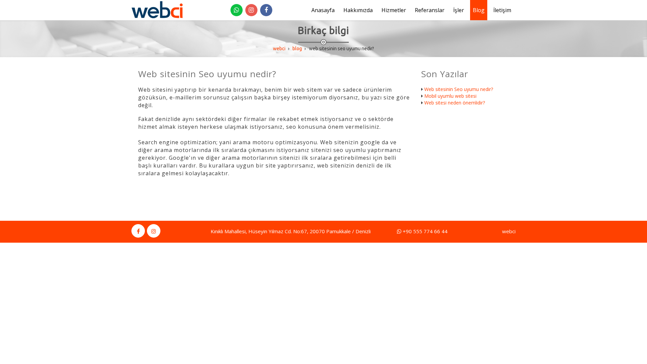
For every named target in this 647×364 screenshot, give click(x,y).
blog (297, 48)
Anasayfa (323, 10)
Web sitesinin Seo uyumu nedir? (458, 89)
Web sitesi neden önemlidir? (454, 102)
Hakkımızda (358, 10)
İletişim (502, 10)
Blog (479, 10)
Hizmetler (393, 10)
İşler (458, 10)
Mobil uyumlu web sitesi (450, 96)
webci (279, 48)
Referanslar (429, 10)
